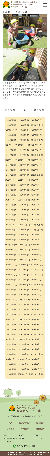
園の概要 (40, 423)
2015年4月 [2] (24, 309)
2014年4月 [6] (24, 329)
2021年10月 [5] (24, 199)
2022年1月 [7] (24, 194)
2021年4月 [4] (24, 209)
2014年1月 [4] (24, 334)
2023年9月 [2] (36, 160)
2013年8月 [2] (11, 344)
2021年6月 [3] (36, 204)
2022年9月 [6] (36, 180)
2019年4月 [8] (36, 234)
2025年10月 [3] (11, 130)
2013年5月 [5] (11, 349)
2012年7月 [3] (11, 364)
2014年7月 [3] (24, 324)
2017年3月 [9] (11, 279)
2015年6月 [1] (36, 304)
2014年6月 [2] (36, 324)
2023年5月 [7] (11, 170)
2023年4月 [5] (24, 170)
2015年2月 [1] (11, 314)
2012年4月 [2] (11, 369)
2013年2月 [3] (11, 354)
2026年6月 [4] (36, 120)
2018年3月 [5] (11, 259)
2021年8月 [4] (11, 204)
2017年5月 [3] (24, 274)
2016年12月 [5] (11, 284)
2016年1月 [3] (36, 294)
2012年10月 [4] (24, 359)
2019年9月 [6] (11, 229)
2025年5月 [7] (24, 135)
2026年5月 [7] (11, 125)
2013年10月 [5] (24, 339)
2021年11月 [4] (11, 199)
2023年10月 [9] (24, 160)
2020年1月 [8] (36, 219)
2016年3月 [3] (11, 294)
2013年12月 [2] (37, 334)
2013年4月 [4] (24, 349)
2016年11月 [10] (24, 284)
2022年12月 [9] (37, 175)
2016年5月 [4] (24, 289)
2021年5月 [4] (11, 209)
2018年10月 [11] (37, 244)
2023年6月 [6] (36, 165)
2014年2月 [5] (11, 334)
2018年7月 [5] (36, 249)
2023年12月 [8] (37, 155)
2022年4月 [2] (24, 189)
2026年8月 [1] (11, 120)
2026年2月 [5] (24, 125)
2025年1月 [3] (24, 140)
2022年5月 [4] (11, 189)
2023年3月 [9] (36, 170)
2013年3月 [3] (36, 349)
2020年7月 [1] (36, 214)
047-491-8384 (27, 446)
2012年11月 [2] (11, 359)
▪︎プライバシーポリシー (10, 441)
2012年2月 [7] (36, 369)
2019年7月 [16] (37, 229)
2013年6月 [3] (36, 344)
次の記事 (39, 110)
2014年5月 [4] (11, 329)
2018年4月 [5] (36, 254)
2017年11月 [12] (24, 264)
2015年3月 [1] (36, 309)
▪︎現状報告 (21, 438)
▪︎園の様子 (21, 435)
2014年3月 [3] (36, 329)
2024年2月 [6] (24, 155)
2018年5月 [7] (24, 254)
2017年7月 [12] (37, 269)
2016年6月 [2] (11, 289)
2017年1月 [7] (36, 279)
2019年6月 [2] (11, 234)
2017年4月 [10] (37, 274)
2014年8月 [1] (11, 324)
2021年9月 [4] (36, 199)
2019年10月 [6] (37, 224)
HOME (10, 423)
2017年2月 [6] (24, 279)
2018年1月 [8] (36, 259)
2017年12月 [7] (11, 264)
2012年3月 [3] (24, 369)
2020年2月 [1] (24, 219)
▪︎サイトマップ (37, 438)
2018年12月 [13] (11, 244)
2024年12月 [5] (37, 140)
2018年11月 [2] (24, 244)
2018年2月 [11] (24, 259)
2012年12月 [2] (37, 354)
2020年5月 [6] (11, 219)
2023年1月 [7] (24, 175)
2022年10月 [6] (24, 180)
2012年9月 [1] (36, 359)
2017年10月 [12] (37, 264)
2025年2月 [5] (11, 140)
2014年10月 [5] (24, 319)
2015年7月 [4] (24, 304)
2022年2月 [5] (11, 194)
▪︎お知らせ (6, 435)
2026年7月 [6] (24, 120)
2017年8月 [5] (24, 269)
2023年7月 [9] (24, 165)
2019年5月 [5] (24, 234)
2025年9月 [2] (24, 130)
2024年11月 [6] (11, 145)
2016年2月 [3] (24, 294)
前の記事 (10, 110)
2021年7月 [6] (24, 204)
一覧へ (25, 110)
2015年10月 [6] (24, 299)
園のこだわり (25, 423)
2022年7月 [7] (24, 184)
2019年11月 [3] (24, 224)
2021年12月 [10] (37, 194)
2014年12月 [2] (37, 314)
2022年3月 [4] (36, 189)
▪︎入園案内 (35, 435)
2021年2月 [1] (11, 214)
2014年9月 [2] (36, 319)
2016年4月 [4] (36, 289)
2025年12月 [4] (37, 125)
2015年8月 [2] (11, 304)
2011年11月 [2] (37, 374)
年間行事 (25, 429)
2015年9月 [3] (36, 299)
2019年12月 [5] (11, 224)
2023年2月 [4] (11, 175)
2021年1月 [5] (24, 214)
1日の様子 (10, 429)
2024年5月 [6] (11, 155)
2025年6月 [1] (11, 135)
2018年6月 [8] (11, 254)
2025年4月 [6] (36, 135)
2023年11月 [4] (11, 160)
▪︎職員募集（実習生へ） (10, 438)
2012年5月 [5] (36, 364)
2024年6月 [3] (36, 150)
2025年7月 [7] (36, 130)
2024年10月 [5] (24, 145)
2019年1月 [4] (36, 239)
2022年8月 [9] (11, 184)
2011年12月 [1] (24, 374)
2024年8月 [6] (11, 150)
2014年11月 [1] (11, 319)
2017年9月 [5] (11, 269)
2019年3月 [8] (11, 239)
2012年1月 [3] (11, 374)
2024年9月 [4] (36, 145)
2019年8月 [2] (24, 229)
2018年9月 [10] (11, 249)
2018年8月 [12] (24, 249)
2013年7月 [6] (24, 344)
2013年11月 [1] (11, 339)
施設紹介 (40, 429)
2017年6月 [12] (11, 274)
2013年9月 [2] (36, 339)
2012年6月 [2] (24, 364)
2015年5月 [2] (11, 309)
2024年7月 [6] (24, 150)
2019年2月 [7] (24, 239)
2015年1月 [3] (24, 314)
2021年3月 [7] (36, 209)
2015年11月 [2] (11, 299)
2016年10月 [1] (37, 284)
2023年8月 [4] (11, 165)
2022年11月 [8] (11, 180)
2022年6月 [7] (36, 184)
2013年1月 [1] (24, 354)
